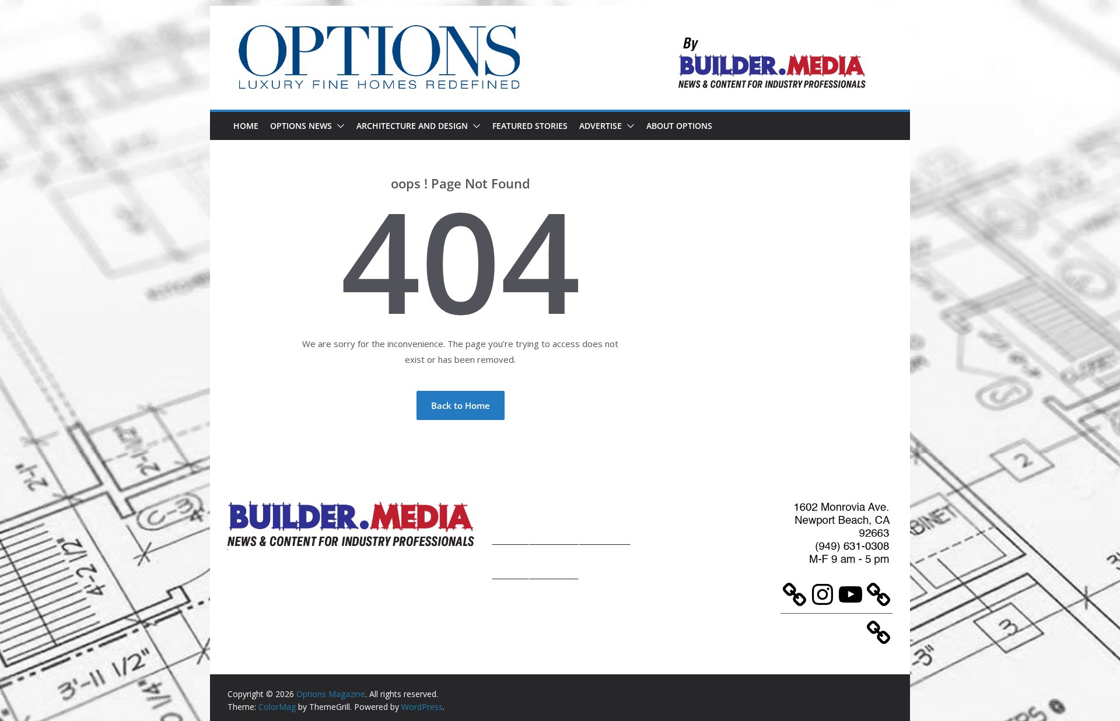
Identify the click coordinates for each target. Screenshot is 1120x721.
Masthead (604, 521)
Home (245, 125)
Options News (301, 125)
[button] (338, 126)
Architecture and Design (412, 125)
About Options (679, 125)
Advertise (600, 125)
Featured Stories (530, 125)
